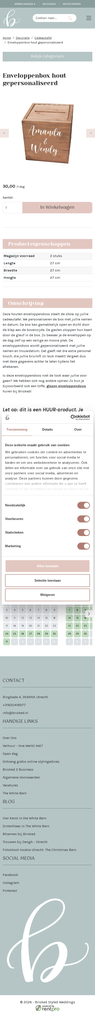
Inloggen (49, 3)
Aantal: (8, 197)
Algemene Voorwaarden (21, 777)
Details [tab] (47, 429)
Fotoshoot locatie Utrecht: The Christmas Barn (39, 850)
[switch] (83, 518)
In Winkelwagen (57, 207)
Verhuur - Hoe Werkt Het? (23, 746)
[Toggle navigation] (88, 18)
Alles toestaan (48, 566)
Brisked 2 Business (18, 769)
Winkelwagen (24, 3)
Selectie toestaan (47, 580)
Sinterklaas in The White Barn (26, 826)
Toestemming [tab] (16, 429)
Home (7, 38)
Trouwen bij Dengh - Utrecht (25, 842)
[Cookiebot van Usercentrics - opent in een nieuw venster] (70, 417)
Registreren (72, 3)
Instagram (11, 883)
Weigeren (47, 595)
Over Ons (10, 738)
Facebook (10, 875)
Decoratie (23, 38)
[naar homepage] (11, 18)
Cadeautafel (43, 38)
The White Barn (15, 793)
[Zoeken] (69, 18)
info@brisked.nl (15, 713)
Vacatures (10, 785)
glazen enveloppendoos (66, 386)
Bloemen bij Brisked (19, 834)
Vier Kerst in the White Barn (24, 818)
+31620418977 (14, 705)
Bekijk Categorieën (47, 56)
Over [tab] (78, 429)
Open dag (10, 754)
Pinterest (10, 890)
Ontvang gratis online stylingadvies (31, 761)
